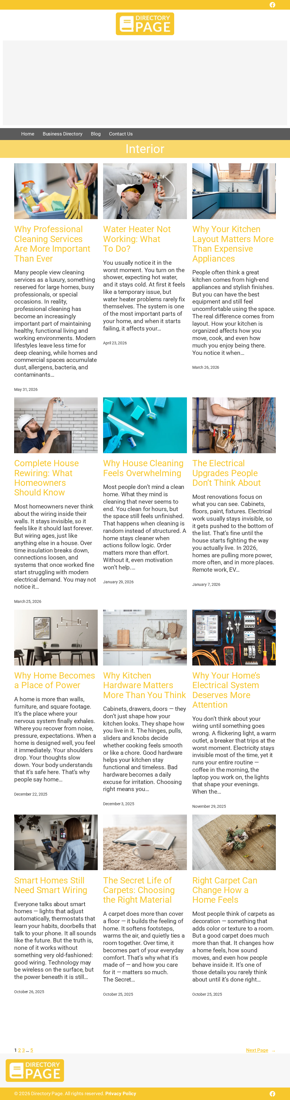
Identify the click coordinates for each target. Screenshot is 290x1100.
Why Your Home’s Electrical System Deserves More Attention (226, 690)
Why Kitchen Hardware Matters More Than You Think (144, 685)
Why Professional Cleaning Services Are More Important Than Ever (52, 243)
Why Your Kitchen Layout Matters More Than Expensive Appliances (233, 243)
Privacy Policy (121, 1093)
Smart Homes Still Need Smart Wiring (50, 885)
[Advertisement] (145, 85)
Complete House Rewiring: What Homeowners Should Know (46, 478)
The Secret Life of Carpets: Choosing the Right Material (138, 890)
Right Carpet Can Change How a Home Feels (224, 890)
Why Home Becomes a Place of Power (54, 680)
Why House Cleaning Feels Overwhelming (143, 468)
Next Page (261, 1050)
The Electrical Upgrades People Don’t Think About (226, 473)
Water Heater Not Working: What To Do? (136, 239)
